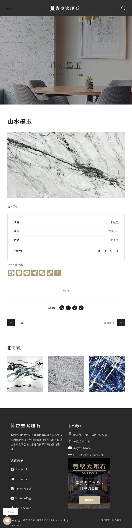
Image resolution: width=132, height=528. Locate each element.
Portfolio (62, 74)
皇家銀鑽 (62, 364)
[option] (25, 376)
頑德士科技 (44, 525)
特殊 (97, 369)
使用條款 (105, 519)
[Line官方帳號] (12, 488)
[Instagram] (12, 479)
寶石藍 (101, 364)
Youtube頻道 (23, 498)
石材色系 (21, 369)
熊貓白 (19, 364)
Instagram (21, 479)
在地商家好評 (23, 508)
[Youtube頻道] (12, 498)
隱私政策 (116, 519)
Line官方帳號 (23, 489)
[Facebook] (12, 469)
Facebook (21, 469)
